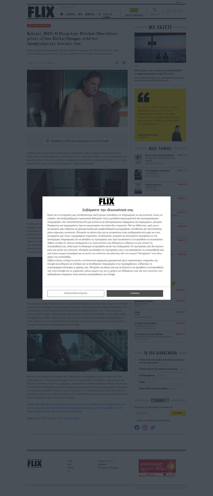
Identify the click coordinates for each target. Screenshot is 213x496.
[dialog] (106, 248)
